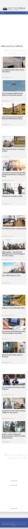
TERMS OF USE (3, 522)
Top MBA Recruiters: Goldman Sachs (14, 229)
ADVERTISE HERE (14, 480)
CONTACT (20, 522)
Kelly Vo (9, 156)
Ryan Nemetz (10, 77)
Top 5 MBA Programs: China (11, 276)
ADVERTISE (25, 522)
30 (15, 53)
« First (5, 50)
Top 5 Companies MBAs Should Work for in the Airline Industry (12, 94)
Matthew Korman (11, 180)
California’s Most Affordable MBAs (13, 308)
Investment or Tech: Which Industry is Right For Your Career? (13, 412)
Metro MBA (10, 339)
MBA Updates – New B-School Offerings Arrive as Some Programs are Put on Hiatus (13, 254)
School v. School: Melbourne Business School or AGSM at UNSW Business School (13, 436)
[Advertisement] (14, 29)
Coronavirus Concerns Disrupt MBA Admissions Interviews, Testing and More (13, 174)
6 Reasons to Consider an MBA (12, 196)
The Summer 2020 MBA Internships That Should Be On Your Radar (13, 332)
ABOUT (14, 522)
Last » (25, 53)
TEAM (17, 522)
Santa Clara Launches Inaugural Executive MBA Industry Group (12, 118)
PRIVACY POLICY (9, 522)
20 (12, 53)
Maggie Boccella (11, 236)
